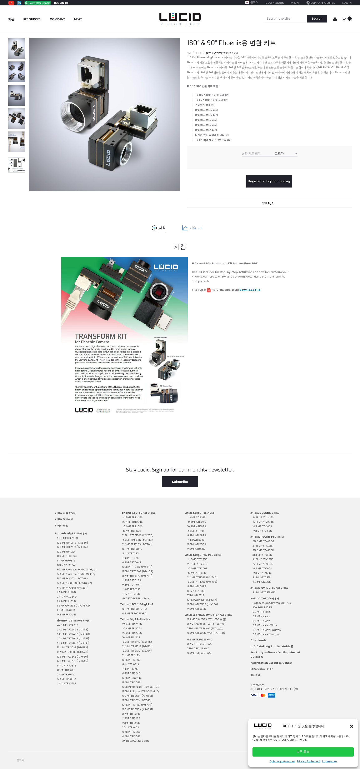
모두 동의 (303, 751)
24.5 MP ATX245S (263, 559)
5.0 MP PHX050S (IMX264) (72, 587)
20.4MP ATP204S (197, 564)
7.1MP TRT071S (130, 558)
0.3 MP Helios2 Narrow (265, 634)
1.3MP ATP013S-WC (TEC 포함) (205, 628)
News (78, 19)
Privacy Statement (308, 761)
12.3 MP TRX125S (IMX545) (72, 661)
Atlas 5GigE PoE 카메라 (200, 513)
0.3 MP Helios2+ (262, 612)
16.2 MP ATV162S (262, 526)
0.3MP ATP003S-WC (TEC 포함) (206, 633)
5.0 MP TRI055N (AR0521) (137, 696)
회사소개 (255, 675)
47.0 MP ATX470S (263, 546)
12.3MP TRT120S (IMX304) (137, 544)
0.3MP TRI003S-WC (199, 653)
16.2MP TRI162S (131, 637)
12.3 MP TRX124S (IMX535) (72, 656)
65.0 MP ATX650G (263, 541)
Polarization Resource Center (271, 663)
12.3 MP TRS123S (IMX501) (137, 646)
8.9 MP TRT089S (132, 549)
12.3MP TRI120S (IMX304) (137, 651)
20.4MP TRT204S (132, 522)
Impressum (329, 761)
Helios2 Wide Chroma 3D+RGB (271, 603)
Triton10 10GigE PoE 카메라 (72, 620)
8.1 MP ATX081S (261, 577)
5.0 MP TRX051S (66, 679)
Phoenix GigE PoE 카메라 (71, 533)
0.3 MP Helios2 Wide (264, 625)
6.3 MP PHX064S (66, 565)
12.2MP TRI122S (131, 655)
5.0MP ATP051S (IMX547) (202, 600)
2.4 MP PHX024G (67, 596)
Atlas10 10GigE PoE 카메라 (267, 537)
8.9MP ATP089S (196, 586)
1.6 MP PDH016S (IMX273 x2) (73, 605)
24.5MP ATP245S (197, 559)
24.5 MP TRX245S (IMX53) (72, 629)
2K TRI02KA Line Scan (135, 741)
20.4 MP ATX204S (263, 564)
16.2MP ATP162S (196, 573)
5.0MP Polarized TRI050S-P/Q (140, 691)
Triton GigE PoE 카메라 (135, 619)
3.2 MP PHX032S (66, 592)
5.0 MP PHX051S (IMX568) (72, 578)
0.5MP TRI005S (131, 732)
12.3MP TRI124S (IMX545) (137, 642)
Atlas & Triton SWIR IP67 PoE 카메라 (208, 615)
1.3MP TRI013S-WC (198, 648)
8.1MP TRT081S (131, 553)
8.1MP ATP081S (196, 591)
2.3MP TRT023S (131, 589)
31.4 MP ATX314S (262, 555)
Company (57, 19)
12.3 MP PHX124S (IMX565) (72, 542)
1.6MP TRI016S (130, 727)
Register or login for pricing (269, 181)
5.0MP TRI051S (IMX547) (136, 700)
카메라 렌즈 (61, 525)
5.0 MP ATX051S (261, 582)
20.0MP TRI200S (132, 633)
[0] (344, 18)
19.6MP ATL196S (196, 522)
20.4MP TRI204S (132, 628)
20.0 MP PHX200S (67, 538)
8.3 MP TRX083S (66, 665)
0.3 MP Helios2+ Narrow (266, 630)
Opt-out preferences (282, 761)
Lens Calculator (261, 669)
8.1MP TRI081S (130, 664)
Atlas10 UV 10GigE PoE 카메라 (269, 588)
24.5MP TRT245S (132, 517)
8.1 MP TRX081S (66, 670)
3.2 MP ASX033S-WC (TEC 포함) (206, 624)
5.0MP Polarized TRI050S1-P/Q (140, 687)
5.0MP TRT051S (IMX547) (137, 567)
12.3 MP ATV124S (262, 531)
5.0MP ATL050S (196, 544)
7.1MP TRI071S (130, 669)
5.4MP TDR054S (132, 678)
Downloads (274, 3)
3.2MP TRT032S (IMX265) (137, 576)
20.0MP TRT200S (132, 526)
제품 (11, 19)
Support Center (322, 3)
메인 (189, 52)
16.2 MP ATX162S (262, 568)
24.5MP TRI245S (132, 624)
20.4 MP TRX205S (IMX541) (73, 643)
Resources (32, 19)
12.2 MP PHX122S (66, 551)
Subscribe (180, 482)
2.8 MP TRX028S (66, 683)
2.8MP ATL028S (196, 549)
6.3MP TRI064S (131, 673)
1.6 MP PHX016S (66, 610)
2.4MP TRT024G (131, 585)
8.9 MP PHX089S (67, 556)
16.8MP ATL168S (196, 526)
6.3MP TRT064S (131, 562)
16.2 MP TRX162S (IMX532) (72, 647)
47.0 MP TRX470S (67, 625)
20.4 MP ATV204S (263, 522)
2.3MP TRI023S (131, 723)
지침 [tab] (162, 227)
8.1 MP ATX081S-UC (264, 592)
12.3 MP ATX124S (262, 573)
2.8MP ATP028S (196, 609)
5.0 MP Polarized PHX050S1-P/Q (76, 569)
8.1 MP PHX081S (66, 560)
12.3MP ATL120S (196, 531)
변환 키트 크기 (251, 153)
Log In (347, 3)
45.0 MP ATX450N (263, 550)
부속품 (198, 52)
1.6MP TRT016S (131, 594)
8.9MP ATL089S (196, 535)
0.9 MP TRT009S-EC (134, 609)
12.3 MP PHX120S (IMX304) (72, 547)
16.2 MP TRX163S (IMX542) (72, 652)
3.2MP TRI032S (131, 714)
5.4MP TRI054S (131, 682)
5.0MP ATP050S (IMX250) (202, 604)
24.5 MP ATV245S (263, 517)
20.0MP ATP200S (197, 568)
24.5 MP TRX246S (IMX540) (73, 634)
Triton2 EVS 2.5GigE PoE (136, 604)
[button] (352, 726)
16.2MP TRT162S (131, 531)
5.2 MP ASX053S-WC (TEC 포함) (206, 619)
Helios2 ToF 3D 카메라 (264, 598)
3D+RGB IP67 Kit (262, 607)
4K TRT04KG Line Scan (136, 598)
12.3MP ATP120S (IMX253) (202, 582)
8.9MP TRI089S (131, 660)
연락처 (295, 3)
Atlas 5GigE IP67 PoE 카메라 (203, 555)
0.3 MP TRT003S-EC (134, 613)
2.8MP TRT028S (131, 580)
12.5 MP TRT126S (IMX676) (137, 535)
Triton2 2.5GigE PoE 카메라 (138, 513)
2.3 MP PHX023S (66, 601)
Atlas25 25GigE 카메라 (264, 513)
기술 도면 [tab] (197, 227)
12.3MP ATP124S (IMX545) (202, 577)
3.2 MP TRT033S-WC (199, 644)
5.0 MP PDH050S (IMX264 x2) (74, 583)
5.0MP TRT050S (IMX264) (137, 571)
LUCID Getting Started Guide (270, 646)
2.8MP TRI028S (131, 718)
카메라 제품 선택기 (65, 513)
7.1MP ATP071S (195, 595)
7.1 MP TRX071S (66, 674)
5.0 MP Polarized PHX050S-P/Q (76, 574)
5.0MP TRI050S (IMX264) (137, 705)
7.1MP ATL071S (195, 540)
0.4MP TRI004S (131, 736)
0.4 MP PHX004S (67, 614)
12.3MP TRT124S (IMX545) (137, 540)
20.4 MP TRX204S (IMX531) (73, 638)
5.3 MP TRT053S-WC (200, 639)
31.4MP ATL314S (196, 517)
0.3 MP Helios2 (261, 616)
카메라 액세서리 (64, 519)
